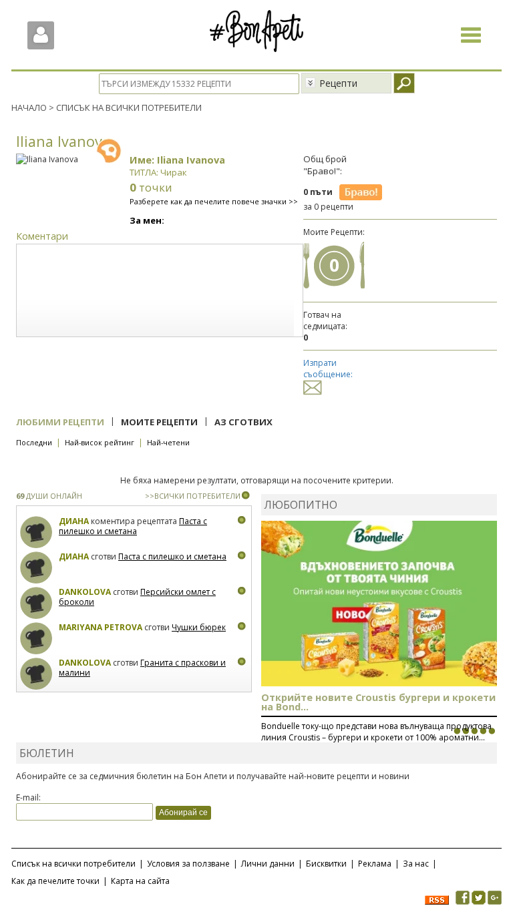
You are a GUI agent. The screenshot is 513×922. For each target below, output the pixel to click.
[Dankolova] (36, 603)
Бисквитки (326, 863)
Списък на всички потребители (73, 863)
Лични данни (268, 863)
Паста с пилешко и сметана (133, 526)
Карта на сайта (140, 881)
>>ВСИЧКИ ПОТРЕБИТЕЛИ (192, 496)
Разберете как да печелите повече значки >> (214, 201)
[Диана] (36, 532)
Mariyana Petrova (100, 627)
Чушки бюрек (199, 627)
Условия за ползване (188, 863)
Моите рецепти (159, 422)
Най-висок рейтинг (99, 442)
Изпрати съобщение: (328, 368)
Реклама (374, 863)
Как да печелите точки (55, 881)
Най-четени (168, 442)
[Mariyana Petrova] (36, 638)
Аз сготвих (243, 422)
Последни (34, 442)
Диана (74, 521)
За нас (416, 863)
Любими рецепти (60, 422)
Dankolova (85, 592)
